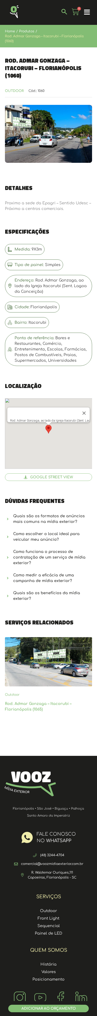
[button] (87, 12)
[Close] (84, 413)
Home (10, 31)
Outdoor (14, 91)
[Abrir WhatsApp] (85, 1004)
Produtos (26, 31)
